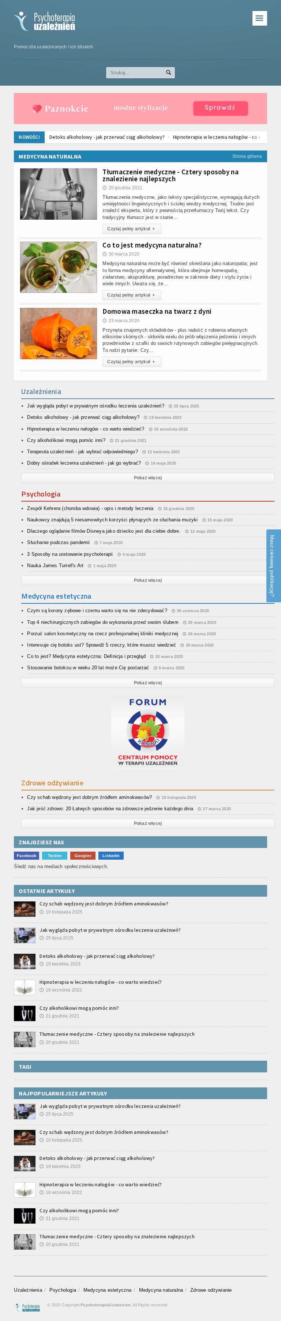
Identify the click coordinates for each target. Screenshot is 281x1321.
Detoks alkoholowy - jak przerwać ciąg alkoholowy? (107, 137)
